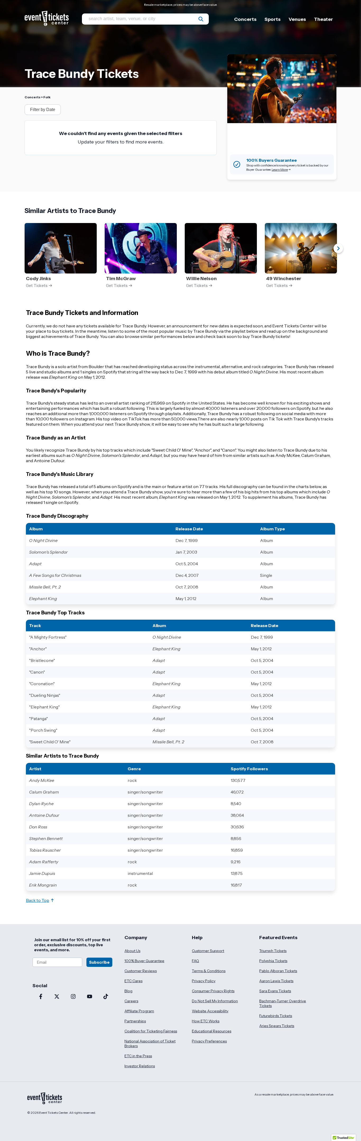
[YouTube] (89, 997)
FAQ (195, 960)
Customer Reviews (140, 970)
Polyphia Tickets (273, 960)
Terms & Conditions (208, 970)
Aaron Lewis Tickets (276, 980)
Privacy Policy (203, 980)
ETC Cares (133, 980)
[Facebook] (41, 997)
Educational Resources (211, 1031)
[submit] (201, 19)
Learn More (280, 169)
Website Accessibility (210, 1011)
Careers (131, 1001)
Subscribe (99, 962)
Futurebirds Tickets (275, 1015)
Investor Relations (139, 1066)
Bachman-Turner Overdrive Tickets (282, 1003)
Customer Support (208, 950)
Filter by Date (42, 109)
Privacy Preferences (209, 1041)
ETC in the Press (138, 1056)
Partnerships (135, 1021)
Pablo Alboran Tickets (278, 970)
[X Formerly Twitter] (57, 997)
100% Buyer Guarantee (144, 960)
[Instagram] (73, 997)
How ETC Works (205, 1021)
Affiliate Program (139, 1011)
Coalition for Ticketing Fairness (150, 1031)
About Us (132, 950)
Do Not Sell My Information (215, 1001)
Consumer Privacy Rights (213, 991)
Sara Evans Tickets (275, 991)
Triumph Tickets (272, 950)
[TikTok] (106, 997)
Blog (128, 991)
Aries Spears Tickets (276, 1025)
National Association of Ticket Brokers (149, 1043)
